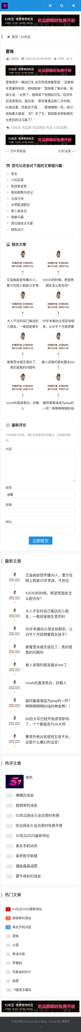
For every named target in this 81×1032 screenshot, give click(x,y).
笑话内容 (18, 954)
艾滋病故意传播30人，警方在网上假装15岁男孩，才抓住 (23, 285)
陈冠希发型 (18, 186)
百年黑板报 (16, 151)
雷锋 (15, 936)
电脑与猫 (17, 217)
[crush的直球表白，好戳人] (23, 386)
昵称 (9, 487)
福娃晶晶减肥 (26, 866)
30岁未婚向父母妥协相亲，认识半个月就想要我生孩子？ (58, 326)
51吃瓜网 (60, 127)
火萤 (15, 945)
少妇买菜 (17, 180)
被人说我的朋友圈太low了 (46, 665)
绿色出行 (17, 229)
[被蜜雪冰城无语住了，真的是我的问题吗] (23, 345)
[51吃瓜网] (15, 6)
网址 (9, 522)
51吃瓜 (26, 37)
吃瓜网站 (39, 127)
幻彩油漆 (66, 151)
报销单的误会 (26, 805)
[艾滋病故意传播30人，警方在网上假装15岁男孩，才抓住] (23, 263)
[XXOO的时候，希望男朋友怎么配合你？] (58, 263)
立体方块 (17, 198)
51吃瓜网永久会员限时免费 (37, 815)
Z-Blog (43, 1021)
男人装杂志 (18, 211)
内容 (9, 449)
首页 (15, 37)
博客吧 (65, 1021)
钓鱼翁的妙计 (21, 972)
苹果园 (17, 963)
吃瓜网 (27, 127)
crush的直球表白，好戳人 (46, 683)
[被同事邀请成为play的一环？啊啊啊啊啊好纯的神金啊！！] (58, 386)
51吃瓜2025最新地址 (33, 836)
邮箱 (9, 504)
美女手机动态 (26, 846)
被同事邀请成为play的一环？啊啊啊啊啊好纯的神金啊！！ (58, 408)
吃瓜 (49, 127)
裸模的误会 (25, 795)
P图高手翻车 (23, 990)
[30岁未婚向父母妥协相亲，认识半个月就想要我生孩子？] (58, 304)
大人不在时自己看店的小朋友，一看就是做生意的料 (22, 326)
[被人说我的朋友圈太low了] (58, 345)
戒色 (29, 777)
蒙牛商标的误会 (28, 876)
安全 (13, 173)
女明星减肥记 (20, 204)
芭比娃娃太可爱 (21, 223)
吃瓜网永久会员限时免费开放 (39, 826)
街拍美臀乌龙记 (21, 192)
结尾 (15, 981)
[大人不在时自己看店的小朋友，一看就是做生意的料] (23, 304)
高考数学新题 (26, 856)
